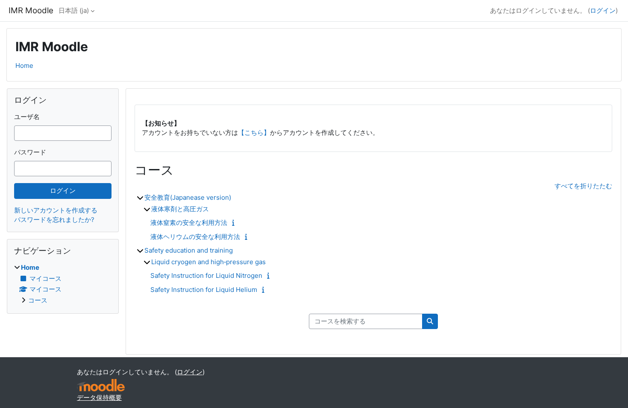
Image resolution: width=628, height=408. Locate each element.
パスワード (30, 152)
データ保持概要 (99, 397)
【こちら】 (254, 132)
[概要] (235, 223)
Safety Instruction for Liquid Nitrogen (206, 275)
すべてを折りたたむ (583, 186)
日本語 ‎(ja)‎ (74, 10)
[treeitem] (63, 284)
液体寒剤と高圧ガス (180, 209)
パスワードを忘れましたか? (54, 220)
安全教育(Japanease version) (187, 197)
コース (37, 300)
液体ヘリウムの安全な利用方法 (195, 237)
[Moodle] (101, 385)
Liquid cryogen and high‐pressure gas (208, 262)
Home (24, 65)
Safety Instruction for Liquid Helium (203, 290)
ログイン (603, 10)
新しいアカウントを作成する (55, 210)
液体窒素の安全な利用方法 (188, 223)
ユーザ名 (27, 117)
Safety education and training (188, 250)
